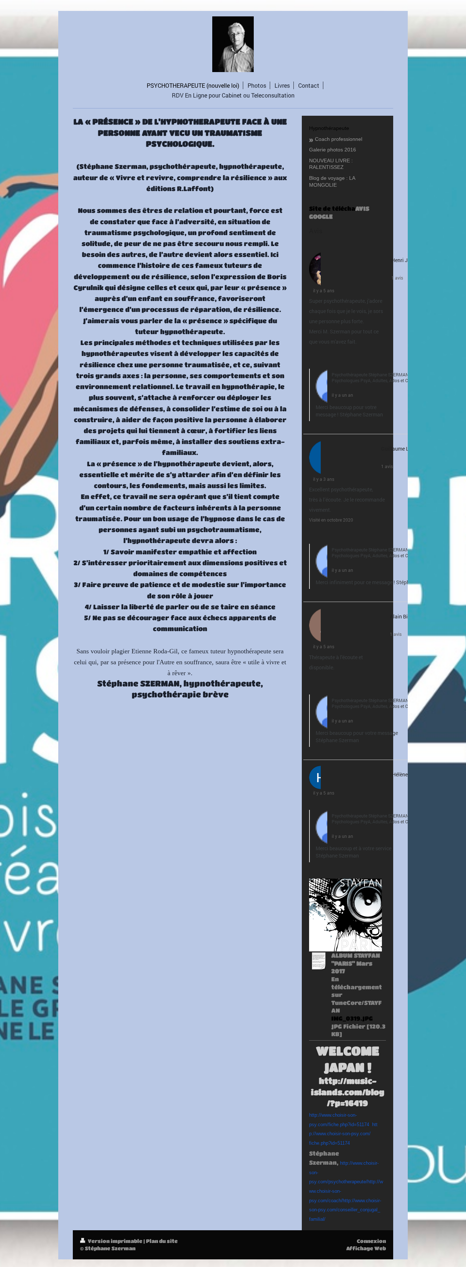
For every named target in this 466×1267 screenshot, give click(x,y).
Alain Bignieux (406, 616)
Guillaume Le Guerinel (406, 448)
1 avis (397, 278)
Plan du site (162, 1241)
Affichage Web (366, 1248)
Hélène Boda (406, 774)
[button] (312, 357)
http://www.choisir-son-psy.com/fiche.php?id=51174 (343, 1134)
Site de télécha (332, 208)
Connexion (371, 1241)
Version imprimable (115, 1241)
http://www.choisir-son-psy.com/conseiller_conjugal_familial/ (345, 1210)
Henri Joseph (406, 260)
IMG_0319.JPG (352, 1018)
